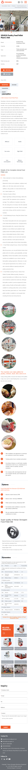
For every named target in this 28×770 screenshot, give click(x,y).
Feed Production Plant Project (21, 7)
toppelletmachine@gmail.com (10, 739)
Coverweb (18, 768)
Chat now (7, 74)
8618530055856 (6, 746)
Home (9, 5)
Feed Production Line (21, 5)
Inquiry (4, 92)
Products (13, 5)
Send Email (8, 70)
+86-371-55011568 (7, 743)
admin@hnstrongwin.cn (8, 741)
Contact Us (4, 736)
